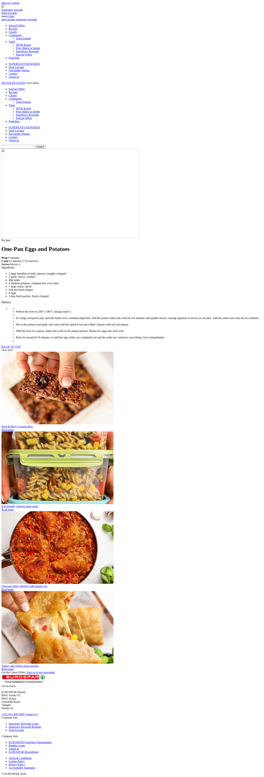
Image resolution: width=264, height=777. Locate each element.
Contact (13, 73)
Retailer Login (17, 745)
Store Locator (9, 13)
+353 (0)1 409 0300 (12, 714)
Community (15, 35)
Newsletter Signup (19, 70)
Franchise (14, 57)
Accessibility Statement (22, 767)
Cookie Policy (17, 761)
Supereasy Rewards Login (24, 723)
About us (14, 76)
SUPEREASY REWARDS (24, 63)
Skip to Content (10, 2)
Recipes (13, 28)
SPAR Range (23, 44)
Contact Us (31, 714)
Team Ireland (23, 38)
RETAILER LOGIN (13, 82)
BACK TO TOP (11, 346)
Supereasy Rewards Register (25, 726)
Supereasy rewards (12, 9)
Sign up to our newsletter (41, 672)
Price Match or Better (28, 48)
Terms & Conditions (20, 758)
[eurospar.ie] (2, 6)
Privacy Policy (17, 764)
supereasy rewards (26, 19)
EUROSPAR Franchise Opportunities (30, 742)
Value (12, 41)
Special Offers (17, 25)
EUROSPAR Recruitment (23, 752)
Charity (13, 32)
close (11, 16)
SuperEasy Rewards (27, 51)
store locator (8, 19)
